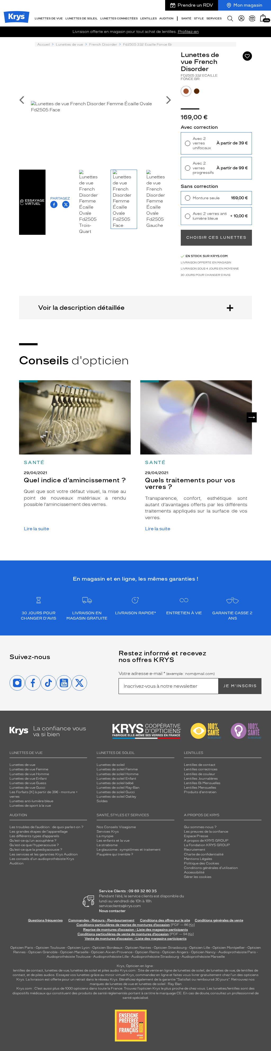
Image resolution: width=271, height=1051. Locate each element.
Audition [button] (166, 18)
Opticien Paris (21, 948)
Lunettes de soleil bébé (115, 783)
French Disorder (103, 44)
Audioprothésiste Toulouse (69, 957)
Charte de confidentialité (203, 854)
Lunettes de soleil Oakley (116, 796)
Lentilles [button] (148, 18)
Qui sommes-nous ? (200, 827)
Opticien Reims (147, 952)
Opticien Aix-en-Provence (111, 952)
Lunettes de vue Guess (28, 783)
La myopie (105, 836)
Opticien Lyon (78, 948)
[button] (263, 17)
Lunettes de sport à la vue (30, 805)
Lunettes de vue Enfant (28, 778)
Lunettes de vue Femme (29, 769)
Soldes (102, 801)
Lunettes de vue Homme (29, 774)
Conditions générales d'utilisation (211, 868)
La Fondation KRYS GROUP (207, 845)
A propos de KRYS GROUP (206, 840)
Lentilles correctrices (201, 769)
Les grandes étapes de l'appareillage (38, 831)
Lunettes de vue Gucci (27, 787)
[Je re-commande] (252, 18)
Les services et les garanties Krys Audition (44, 854)
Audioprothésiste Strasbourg (155, 957)
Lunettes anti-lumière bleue (31, 801)
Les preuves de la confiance (206, 831)
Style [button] (199, 18)
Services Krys (108, 831)
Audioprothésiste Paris (237, 952)
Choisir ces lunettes (216, 237)
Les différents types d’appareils (34, 836)
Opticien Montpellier (229, 948)
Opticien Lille (199, 948)
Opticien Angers (175, 952)
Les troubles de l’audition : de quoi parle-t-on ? (46, 827)
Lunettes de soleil (111, 765)
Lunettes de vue (69, 44)
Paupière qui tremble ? (115, 854)
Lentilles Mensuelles (200, 787)
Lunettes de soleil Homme (117, 774)
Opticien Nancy (203, 952)
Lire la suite (36, 528)
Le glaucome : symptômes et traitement (129, 849)
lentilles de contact (28, 970)
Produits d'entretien (200, 792)
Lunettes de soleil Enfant (116, 778)
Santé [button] (186, 18)
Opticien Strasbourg (170, 948)
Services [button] (214, 18)
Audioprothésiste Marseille (203, 957)
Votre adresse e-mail (167, 674)
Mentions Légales (198, 859)
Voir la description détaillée (81, 307)
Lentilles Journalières (201, 778)
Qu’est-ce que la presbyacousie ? (36, 849)
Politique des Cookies (201, 863)
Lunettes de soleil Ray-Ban (118, 787)
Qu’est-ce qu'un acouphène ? (33, 840)
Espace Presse (196, 836)
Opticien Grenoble (42, 952)
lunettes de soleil (83, 970)
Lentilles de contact (199, 765)
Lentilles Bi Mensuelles (202, 783)
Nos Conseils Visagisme (116, 827)
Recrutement (194, 849)
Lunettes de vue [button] (49, 18)
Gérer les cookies (197, 877)
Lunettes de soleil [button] (81, 18)
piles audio (110, 970)
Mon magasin (247, 5)
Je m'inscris (240, 686)
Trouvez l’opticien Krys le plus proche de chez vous (164, 988)
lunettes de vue (57, 970)
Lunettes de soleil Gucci (116, 792)
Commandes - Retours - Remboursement (101, 920)
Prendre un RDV (195, 5)
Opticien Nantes (138, 948)
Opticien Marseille (74, 952)
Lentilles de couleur (199, 774)
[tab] (186, 91)
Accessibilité (194, 872)
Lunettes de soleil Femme (117, 769)
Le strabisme (107, 845)
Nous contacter (112, 911)
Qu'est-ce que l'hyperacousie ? (34, 845)
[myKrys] (241, 18)
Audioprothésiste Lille (111, 957)
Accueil (43, 44)
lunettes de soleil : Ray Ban (160, 984)
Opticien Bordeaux (107, 948)
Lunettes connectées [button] (119, 18)
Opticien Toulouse (50, 948)
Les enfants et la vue (113, 840)
